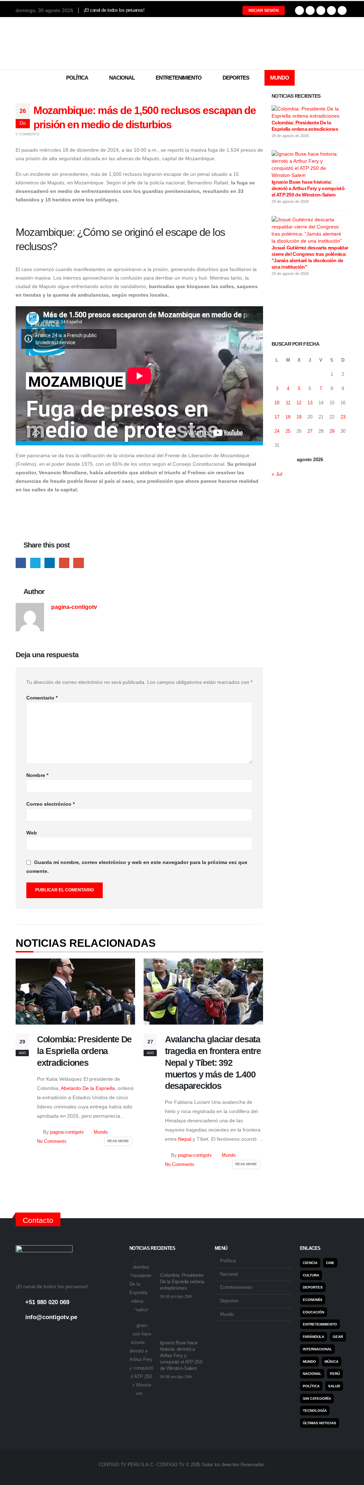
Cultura (311, 1275)
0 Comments (27, 134)
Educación (313, 1312)
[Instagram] (320, 10)
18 (287, 417)
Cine (330, 1263)
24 (276, 431)
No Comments (51, 1141)
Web (31, 833)
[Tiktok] (342, 10)
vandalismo (133, 286)
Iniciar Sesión (263, 10)
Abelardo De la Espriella (88, 1088)
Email (78, 563)
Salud (334, 1386)
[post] (308, 112)
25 (287, 431)
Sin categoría (317, 1398)
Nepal (184, 1139)
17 (276, 417)
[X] (310, 10)
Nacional (122, 78)
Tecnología (315, 1411)
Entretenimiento (179, 78)
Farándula (313, 1337)
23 (343, 417)
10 (276, 402)
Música (331, 1362)
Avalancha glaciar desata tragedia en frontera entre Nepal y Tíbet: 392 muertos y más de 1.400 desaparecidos (213, 1062)
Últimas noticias (319, 1423)
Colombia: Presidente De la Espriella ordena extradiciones (84, 1051)
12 (298, 402)
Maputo (55, 182)
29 (332, 431)
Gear (338, 1337)
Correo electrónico (50, 804)
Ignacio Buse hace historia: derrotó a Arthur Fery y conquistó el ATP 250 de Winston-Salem (308, 188)
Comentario (42, 698)
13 (309, 402)
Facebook (21, 563)
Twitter (35, 563)
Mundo (279, 78)
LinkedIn (49, 563)
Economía (312, 1300)
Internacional (317, 1349)
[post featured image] (75, 991)
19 (298, 417)
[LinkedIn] (331, 10)
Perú (335, 1374)
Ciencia (310, 1263)
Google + (64, 563)
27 (309, 431)
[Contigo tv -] (182, 43)
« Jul (277, 474)
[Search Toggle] (343, 78)
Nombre (37, 775)
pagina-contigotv (74, 607)
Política (77, 78)
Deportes (236, 78)
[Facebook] (299, 10)
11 (288, 402)
